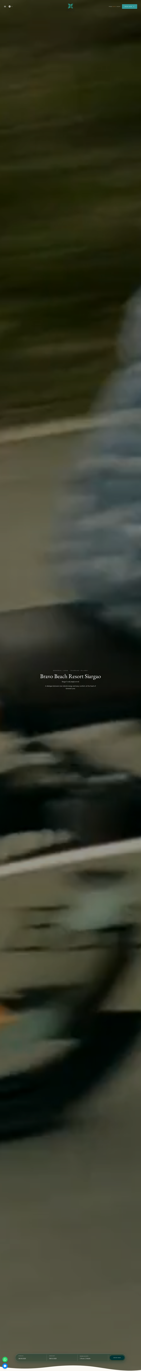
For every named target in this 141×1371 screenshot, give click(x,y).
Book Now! (129, 6)
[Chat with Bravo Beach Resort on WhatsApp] (5, 1359)
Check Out (52, 1355)
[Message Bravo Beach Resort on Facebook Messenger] (5, 1366)
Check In (20, 1355)
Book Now (117, 1357)
